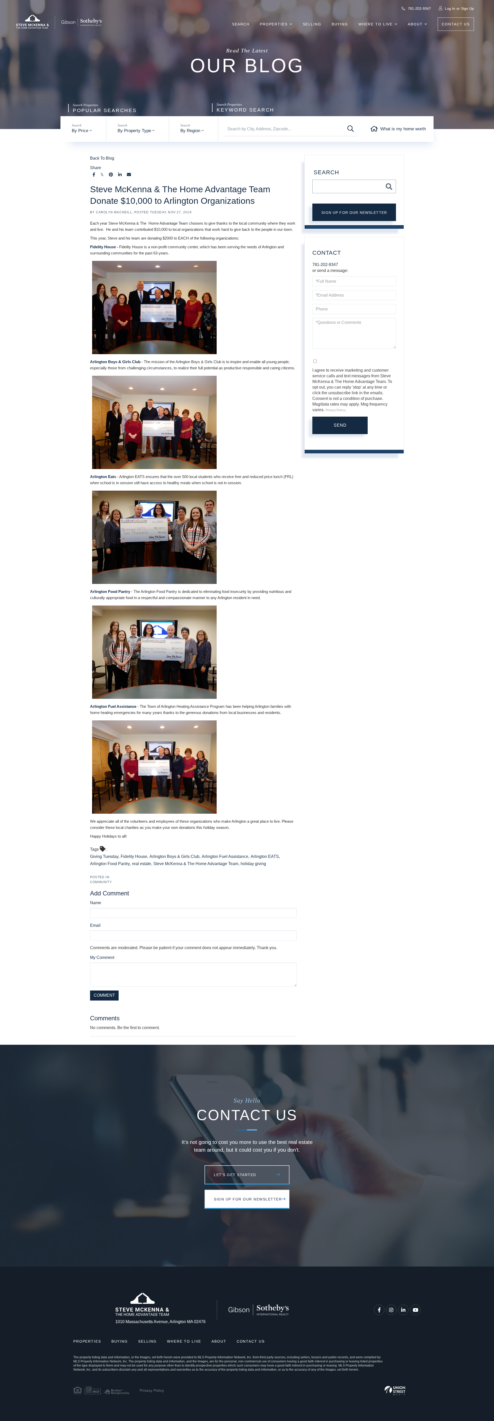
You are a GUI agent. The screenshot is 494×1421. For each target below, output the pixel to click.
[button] (350, 129)
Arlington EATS (265, 856)
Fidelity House (103, 247)
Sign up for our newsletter (354, 212)
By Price (80, 130)
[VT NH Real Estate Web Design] (395, 1390)
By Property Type (134, 130)
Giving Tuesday (104, 856)
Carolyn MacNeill (114, 212)
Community (101, 882)
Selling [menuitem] (312, 24)
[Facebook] (94, 174)
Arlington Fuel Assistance (113, 706)
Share (95, 168)
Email (95, 925)
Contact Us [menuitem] (456, 24)
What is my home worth (403, 128)
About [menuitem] (415, 24)
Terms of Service (212, 1007)
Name (95, 903)
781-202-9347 (419, 8)
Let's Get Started (235, 1175)
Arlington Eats (103, 476)
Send (340, 425)
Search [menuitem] (241, 24)
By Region (190, 130)
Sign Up (467, 8)
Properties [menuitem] (274, 24)
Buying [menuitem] (340, 24)
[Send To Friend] (129, 174)
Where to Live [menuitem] (375, 24)
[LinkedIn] (120, 174)
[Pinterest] (111, 174)
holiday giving (253, 863)
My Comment (102, 957)
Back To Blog (102, 158)
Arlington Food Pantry (110, 591)
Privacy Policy (181, 1007)
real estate (141, 863)
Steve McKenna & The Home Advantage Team (195, 863)
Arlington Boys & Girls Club (115, 362)
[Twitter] (102, 174)
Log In (450, 8)
